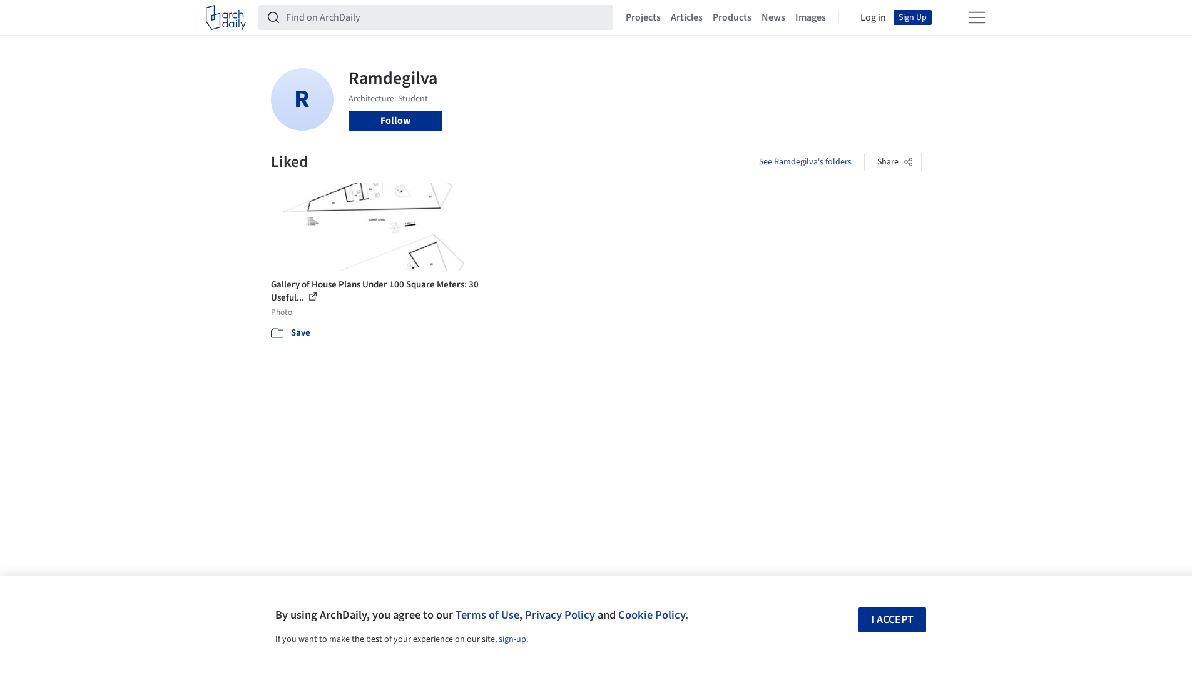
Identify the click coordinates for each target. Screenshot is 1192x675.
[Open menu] (977, 18)
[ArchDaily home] (226, 17)
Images (810, 17)
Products (732, 17)
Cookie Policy (651, 615)
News (773, 17)
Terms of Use (487, 615)
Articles (687, 17)
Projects (643, 17)
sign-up (512, 639)
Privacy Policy (560, 615)
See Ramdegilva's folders (805, 162)
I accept (892, 620)
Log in (873, 17)
